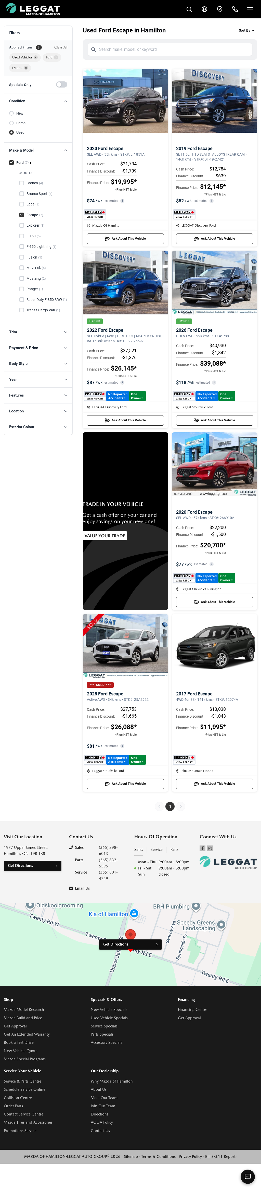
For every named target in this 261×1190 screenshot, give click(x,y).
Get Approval (15, 1026)
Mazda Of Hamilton (106, 225)
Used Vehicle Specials (109, 1018)
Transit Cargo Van (43, 310)
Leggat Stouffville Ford (197, 407)
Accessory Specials (106, 1042)
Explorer (36, 225)
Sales (138, 849)
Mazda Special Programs (25, 1059)
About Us (99, 1089)
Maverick (36, 268)
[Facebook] (202, 848)
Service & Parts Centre (22, 1081)
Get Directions (20, 865)
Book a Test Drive (19, 1042)
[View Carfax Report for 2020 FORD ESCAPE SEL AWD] (95, 214)
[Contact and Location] (219, 9)
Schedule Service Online (24, 1089)
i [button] (122, 200)
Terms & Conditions (158, 1156)
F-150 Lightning (42, 246)
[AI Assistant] (248, 1177)
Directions (99, 1114)
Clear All (60, 47)
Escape (35, 215)
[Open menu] (250, 9)
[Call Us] (235, 9)
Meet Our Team (104, 1098)
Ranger (35, 289)
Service (157, 849)
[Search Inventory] (189, 9)
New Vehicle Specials (109, 1009)
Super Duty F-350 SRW (47, 300)
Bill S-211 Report (220, 1156)
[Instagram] (210, 848)
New (19, 113)
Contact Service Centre (23, 1114)
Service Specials (104, 1026)
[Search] (93, 49)
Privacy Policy (190, 1156)
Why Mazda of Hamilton (112, 1081)
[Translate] (204, 9)
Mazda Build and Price (23, 1018)
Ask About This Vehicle (129, 238)
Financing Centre (192, 1009)
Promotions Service (20, 1130)
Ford (22, 163)
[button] (38, 101)
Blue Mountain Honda (197, 771)
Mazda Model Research (24, 1009)
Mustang (36, 278)
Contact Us (100, 1130)
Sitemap (131, 1156)
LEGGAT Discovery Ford (198, 225)
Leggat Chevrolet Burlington (201, 589)
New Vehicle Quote (20, 1051)
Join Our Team (103, 1106)
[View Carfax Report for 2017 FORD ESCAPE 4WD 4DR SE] (184, 760)
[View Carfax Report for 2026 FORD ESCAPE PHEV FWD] (204, 396)
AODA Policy (102, 1122)
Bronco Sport (40, 194)
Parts (174, 849)
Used (20, 132)
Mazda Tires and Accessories (28, 1122)
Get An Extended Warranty (27, 1034)
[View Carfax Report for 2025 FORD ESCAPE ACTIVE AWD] (115, 760)
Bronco (35, 183)
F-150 (34, 236)
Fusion (34, 257)
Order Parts (13, 1106)
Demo (20, 123)
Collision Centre (18, 1098)
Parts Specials (102, 1034)
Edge (33, 204)
